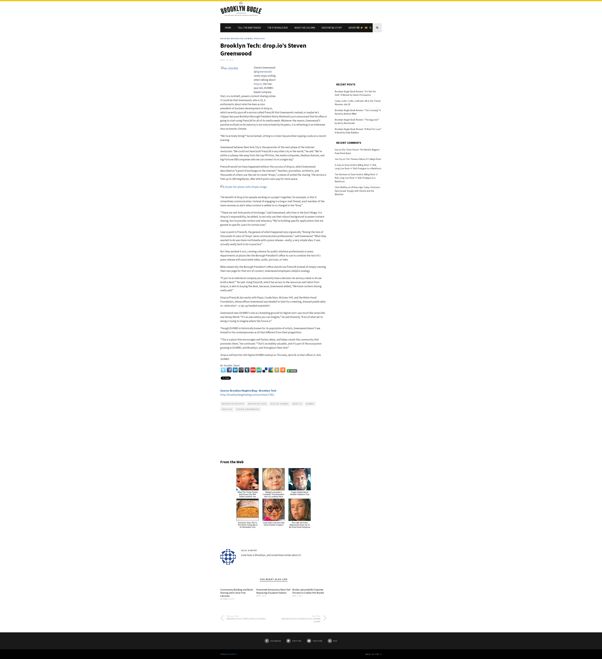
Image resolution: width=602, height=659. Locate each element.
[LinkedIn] (235, 369)
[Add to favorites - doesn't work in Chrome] (276, 369)
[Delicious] (264, 369)
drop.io (258, 84)
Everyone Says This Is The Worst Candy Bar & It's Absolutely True (248, 525)
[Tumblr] (247, 369)
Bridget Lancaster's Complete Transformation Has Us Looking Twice (273, 494)
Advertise (354, 27)
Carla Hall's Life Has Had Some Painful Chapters (273, 524)
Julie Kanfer (249, 550)
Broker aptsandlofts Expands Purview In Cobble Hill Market (308, 591)
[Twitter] (223, 369)
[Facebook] (229, 369)
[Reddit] (241, 369)
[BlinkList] (282, 369)
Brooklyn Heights (233, 404)
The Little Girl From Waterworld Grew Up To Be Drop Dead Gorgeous (299, 525)
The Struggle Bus (277, 27)
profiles (227, 409)
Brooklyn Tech (257, 404)
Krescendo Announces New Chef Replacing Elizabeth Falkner (273, 591)
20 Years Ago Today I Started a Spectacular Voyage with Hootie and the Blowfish (357, 191)
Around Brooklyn (231, 38)
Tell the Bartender (249, 27)
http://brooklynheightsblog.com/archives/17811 (247, 394)
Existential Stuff (332, 27)
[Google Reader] (270, 369)
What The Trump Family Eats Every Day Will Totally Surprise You (248, 494)
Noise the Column (304, 27)
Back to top (372, 654)
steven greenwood (247, 409)
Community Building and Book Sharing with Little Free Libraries (236, 592)
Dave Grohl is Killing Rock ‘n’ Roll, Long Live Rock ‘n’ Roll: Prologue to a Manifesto (356, 178)
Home (228, 27)
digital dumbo (279, 404)
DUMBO (248, 38)
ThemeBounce (232, 654)
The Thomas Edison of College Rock (363, 159)
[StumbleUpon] (258, 369)
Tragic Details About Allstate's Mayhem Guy (299, 493)
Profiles (259, 38)
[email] (253, 369)
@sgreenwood (263, 71)
